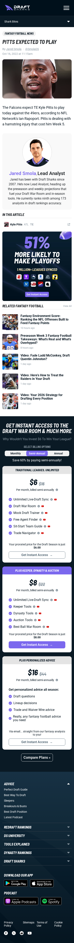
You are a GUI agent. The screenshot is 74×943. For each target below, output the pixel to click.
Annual (58, 453)
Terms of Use (42, 924)
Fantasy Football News (19, 33)
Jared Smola (14, 49)
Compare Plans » (37, 757)
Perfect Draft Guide (15, 789)
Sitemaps (28, 922)
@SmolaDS (32, 49)
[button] (55, 499)
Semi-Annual (37, 453)
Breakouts (10, 806)
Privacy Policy (8, 924)
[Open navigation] (66, 8)
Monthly (15, 453)
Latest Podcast (13, 817)
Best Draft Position (15, 811)
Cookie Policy (58, 924)
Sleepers (9, 800)
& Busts (22, 806)
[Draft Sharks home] (17, 8)
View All (67, 306)
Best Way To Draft (15, 795)
